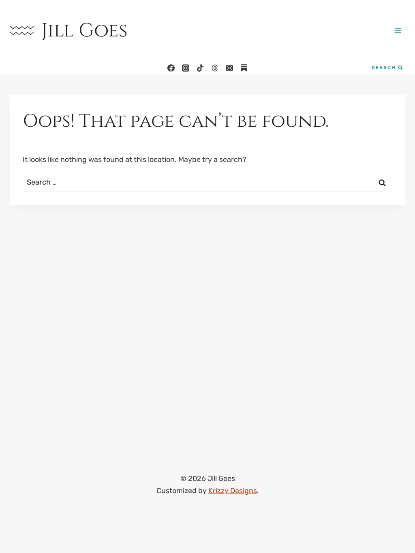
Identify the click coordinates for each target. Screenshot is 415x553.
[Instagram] (185, 68)
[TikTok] (200, 68)
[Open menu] (397, 30)
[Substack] (244, 68)
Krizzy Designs (232, 490)
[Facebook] (171, 68)
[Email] (229, 68)
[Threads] (215, 68)
